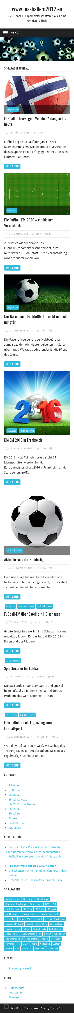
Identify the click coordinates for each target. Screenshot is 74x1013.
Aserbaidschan (12, 899)
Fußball (26, 928)
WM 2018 (15, 827)
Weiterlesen (12, 166)
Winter (8, 948)
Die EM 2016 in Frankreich (23, 440)
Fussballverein (12, 928)
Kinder (47, 933)
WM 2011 (27, 948)
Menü (14, 32)
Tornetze (9, 943)
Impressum (16, 992)
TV (18, 943)
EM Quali (51, 909)
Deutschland (36, 904)
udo (40, 132)
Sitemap (14, 997)
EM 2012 (10, 606)
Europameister (27, 914)
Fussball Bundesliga (55, 919)
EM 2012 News (26, 606)
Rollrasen (55, 938)
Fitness (13, 818)
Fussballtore (56, 923)
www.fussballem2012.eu (37, 8)
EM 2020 (11, 210)
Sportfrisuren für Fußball (22, 668)
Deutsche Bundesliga (16, 904)
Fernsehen (10, 919)
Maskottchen (32, 938)
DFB (47, 904)
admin (38, 622)
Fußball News (27, 430)
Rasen (45, 938)
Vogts (34, 943)
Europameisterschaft (48, 914)
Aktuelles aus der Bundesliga (24, 559)
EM (54, 904)
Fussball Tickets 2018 (36, 923)
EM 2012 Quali (12, 909)
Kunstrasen (59, 933)
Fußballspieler (12, 933)
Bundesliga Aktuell (20, 968)
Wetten (56, 943)
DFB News (11, 714)
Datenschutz (16, 988)
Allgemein (12, 109)
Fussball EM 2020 (14, 923)
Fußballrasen (55, 928)
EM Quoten (11, 914)
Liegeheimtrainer (14, 938)
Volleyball (45, 943)
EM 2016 (11, 430)
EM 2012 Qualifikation (22, 804)
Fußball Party (39, 928)
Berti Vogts (28, 899)
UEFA (25, 943)
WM (17, 948)
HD (39, 933)
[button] (6, 1006)
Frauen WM (25, 919)
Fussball (38, 919)
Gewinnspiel (28, 933)
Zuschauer (52, 948)
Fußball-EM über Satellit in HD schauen (32, 614)
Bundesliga (42, 899)
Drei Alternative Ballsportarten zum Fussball (36, 880)
